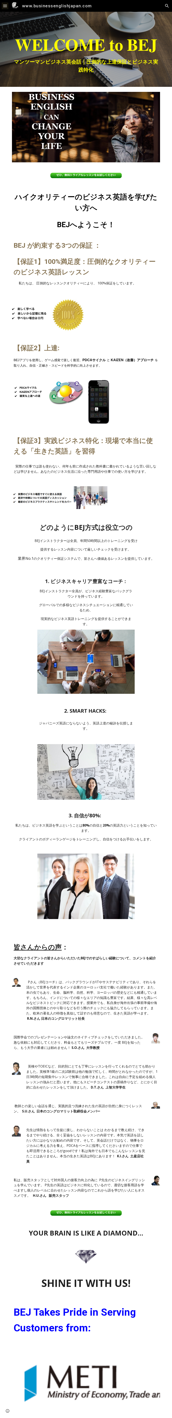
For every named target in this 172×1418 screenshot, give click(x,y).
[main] (86, 49)
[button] (5, 6)
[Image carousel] (92, 1380)
